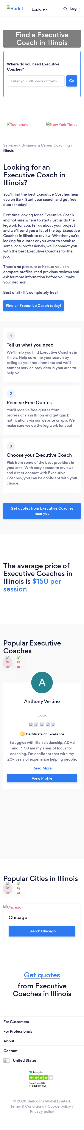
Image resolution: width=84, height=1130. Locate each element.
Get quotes (42, 975)
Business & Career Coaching (46, 145)
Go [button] (71, 80)
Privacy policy (42, 1111)
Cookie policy (59, 1106)
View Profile (42, 778)
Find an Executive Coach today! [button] (33, 305)
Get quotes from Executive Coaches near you (42, 511)
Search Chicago (42, 931)
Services (10, 145)
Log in (75, 8)
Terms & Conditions (27, 1106)
